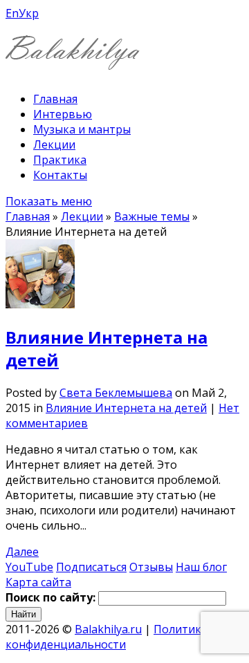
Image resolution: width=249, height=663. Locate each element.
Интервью (62, 114)
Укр (29, 13)
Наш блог (201, 567)
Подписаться (91, 567)
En (12, 13)
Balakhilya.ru (108, 629)
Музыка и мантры (82, 129)
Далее (22, 551)
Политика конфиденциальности (107, 637)
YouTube (29, 567)
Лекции (54, 144)
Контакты (60, 175)
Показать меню (49, 201)
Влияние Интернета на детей (126, 407)
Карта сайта (38, 582)
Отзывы (151, 567)
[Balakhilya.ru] (73, 61)
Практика (59, 159)
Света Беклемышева (115, 392)
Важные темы (152, 216)
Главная (55, 98)
